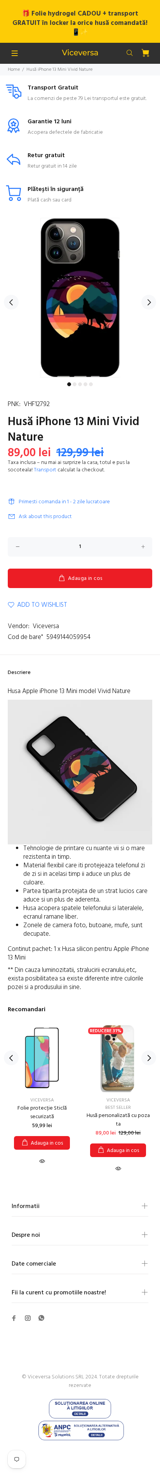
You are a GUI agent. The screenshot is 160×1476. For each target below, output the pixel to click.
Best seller (118, 1108)
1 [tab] (69, 384)
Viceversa (46, 626)
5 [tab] (91, 384)
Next (148, 302)
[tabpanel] (80, 298)
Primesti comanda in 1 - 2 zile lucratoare (64, 501)
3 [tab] (80, 384)
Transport (45, 470)
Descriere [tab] (19, 672)
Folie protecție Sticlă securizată (42, 1112)
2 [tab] (75, 384)
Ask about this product (45, 516)
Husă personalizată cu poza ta (118, 1120)
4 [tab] (85, 384)
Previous (11, 302)
